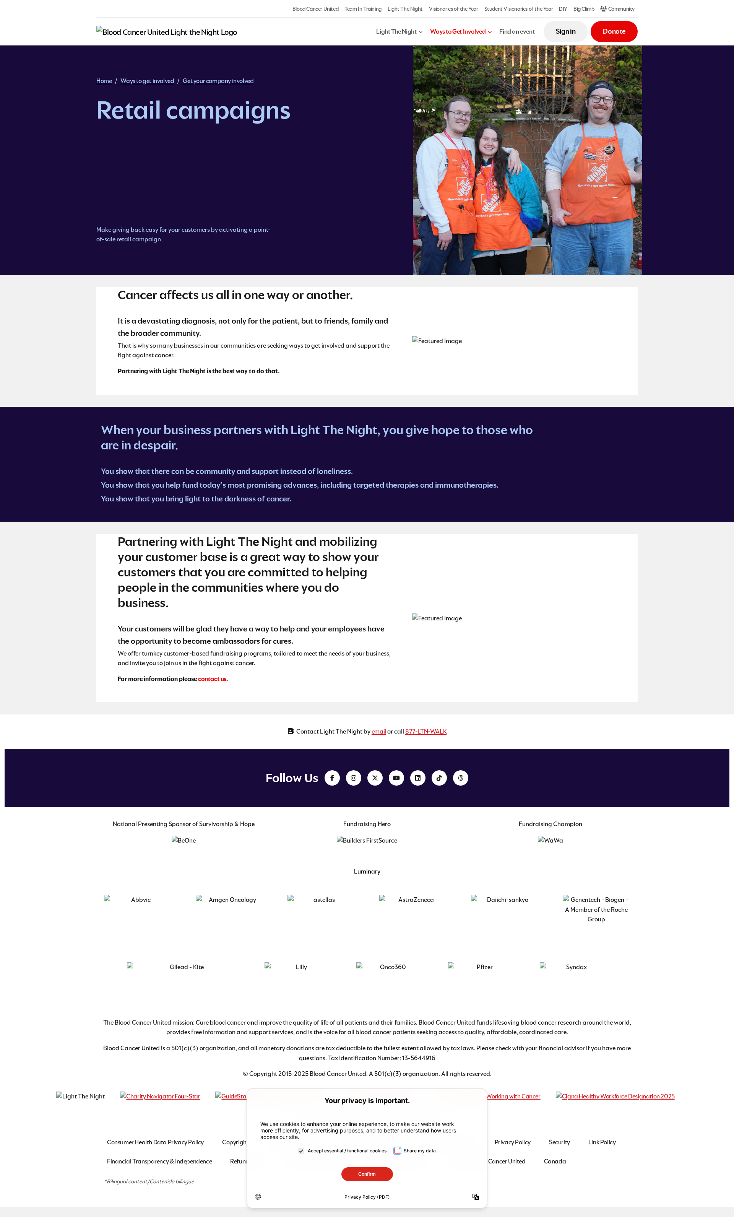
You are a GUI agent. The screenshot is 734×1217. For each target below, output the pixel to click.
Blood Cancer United (315, 8)
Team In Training (363, 8)
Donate (614, 31)
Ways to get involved (147, 81)
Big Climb (583, 8)
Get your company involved (218, 81)
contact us (212, 679)
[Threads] (460, 778)
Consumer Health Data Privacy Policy (155, 1142)
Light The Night (405, 8)
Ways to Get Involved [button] (458, 32)
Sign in (565, 31)
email (379, 731)
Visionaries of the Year (453, 8)
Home (104, 81)
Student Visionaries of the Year (518, 8)
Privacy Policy (513, 1142)
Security (559, 1142)
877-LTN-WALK (426, 731)
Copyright (235, 1142)
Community (621, 8)
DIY (563, 8)
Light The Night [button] (396, 32)
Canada (555, 1161)
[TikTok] (439, 778)
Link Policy (602, 1142)
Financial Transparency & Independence (159, 1161)
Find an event (516, 32)
